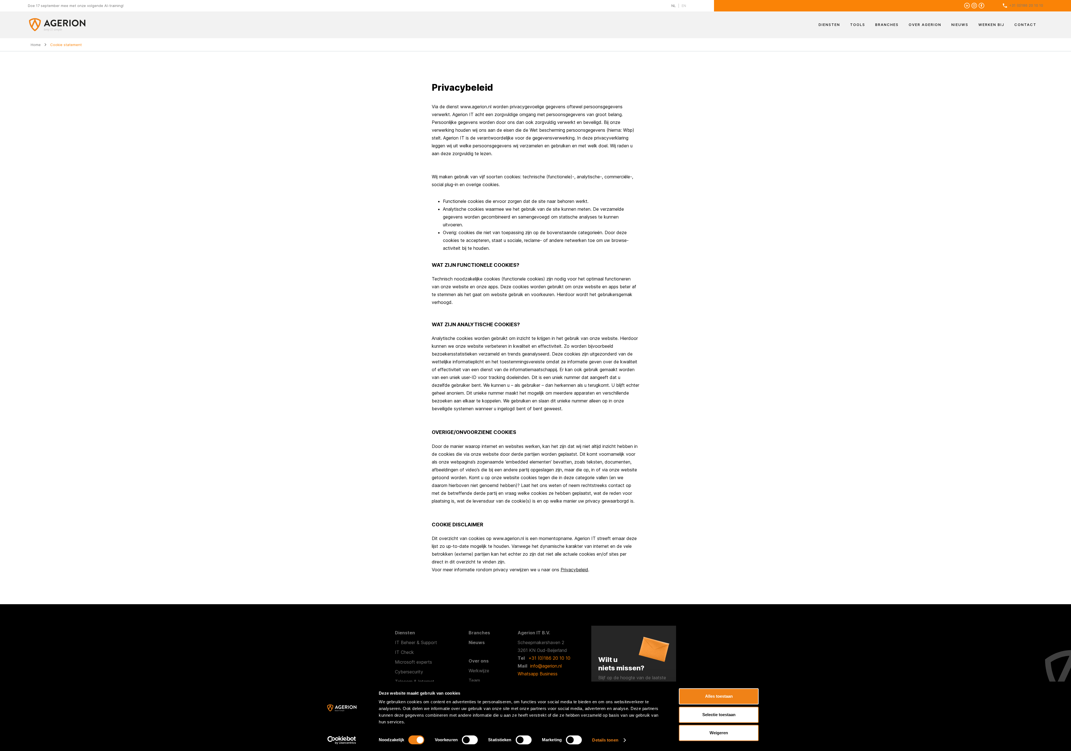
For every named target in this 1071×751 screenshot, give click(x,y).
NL (673, 5)
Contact (1025, 24)
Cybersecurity (409, 672)
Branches (887, 24)
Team (474, 680)
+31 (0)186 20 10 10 (1026, 5)
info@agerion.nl (546, 666)
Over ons (479, 661)
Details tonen (605, 740)
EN (684, 5)
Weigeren (719, 732)
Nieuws (959, 24)
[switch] (470, 739)
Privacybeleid (574, 569)
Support (429, 642)
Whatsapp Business (538, 673)
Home (36, 44)
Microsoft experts (413, 662)
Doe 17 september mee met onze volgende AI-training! (76, 5)
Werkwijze (479, 670)
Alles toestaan (719, 696)
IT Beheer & (408, 642)
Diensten (829, 24)
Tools (857, 24)
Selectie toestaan (718, 714)
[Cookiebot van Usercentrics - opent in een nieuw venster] (341, 740)
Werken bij (991, 24)
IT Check (404, 652)
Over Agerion (925, 24)
